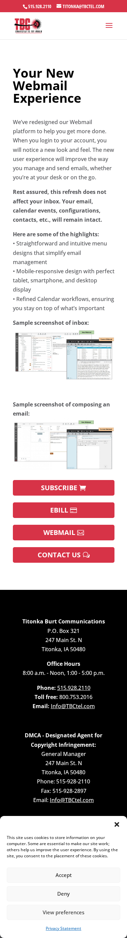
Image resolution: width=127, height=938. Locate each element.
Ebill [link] (59, 510)
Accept (64, 875)
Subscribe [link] (59, 487)
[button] (116, 824)
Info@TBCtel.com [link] (73, 706)
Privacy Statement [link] (63, 928)
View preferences (63, 912)
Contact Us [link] (59, 554)
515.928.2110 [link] (39, 6)
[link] (28, 25)
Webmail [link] (59, 532)
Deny (63, 893)
